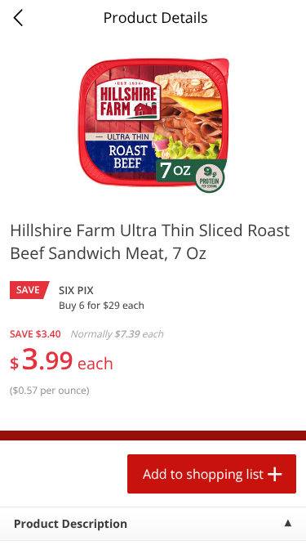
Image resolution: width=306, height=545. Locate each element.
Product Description (70, 524)
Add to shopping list (203, 474)
